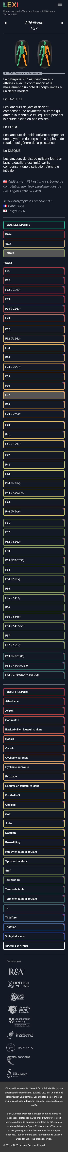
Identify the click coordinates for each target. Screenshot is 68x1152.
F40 (7, 425)
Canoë (9, 748)
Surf (8, 870)
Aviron (9, 710)
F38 (7, 404)
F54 (7, 569)
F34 (7, 357)
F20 (7, 318)
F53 (7, 551)
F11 (7, 271)
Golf (7, 814)
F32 (7, 329)
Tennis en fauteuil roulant (21, 898)
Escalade (11, 776)
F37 (7, 395)
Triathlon (10, 927)
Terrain (9, 253)
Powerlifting (12, 842)
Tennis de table (14, 889)
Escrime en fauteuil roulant (22, 786)
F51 (7, 522)
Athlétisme (34, 23)
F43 (7, 464)
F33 (7, 348)
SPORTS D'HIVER (16, 945)
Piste (8, 234)
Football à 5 (12, 795)
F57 (7, 635)
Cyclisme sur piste (16, 757)
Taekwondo (12, 879)
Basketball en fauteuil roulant (23, 729)
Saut (8, 243)
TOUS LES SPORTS (17, 224)
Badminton (12, 720)
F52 (7, 532)
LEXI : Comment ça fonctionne (24, 73)
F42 (7, 455)
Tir (7, 908)
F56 (7, 607)
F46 (7, 502)
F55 (7, 588)
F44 (7, 474)
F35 (7, 376)
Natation (10, 833)
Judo (8, 823)
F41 (7, 434)
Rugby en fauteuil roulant (21, 851)
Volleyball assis (15, 936)
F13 (7, 299)
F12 (7, 280)
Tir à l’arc (11, 917)
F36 (7, 385)
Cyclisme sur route (17, 767)
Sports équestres (16, 861)
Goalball (10, 804)
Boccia (9, 739)
